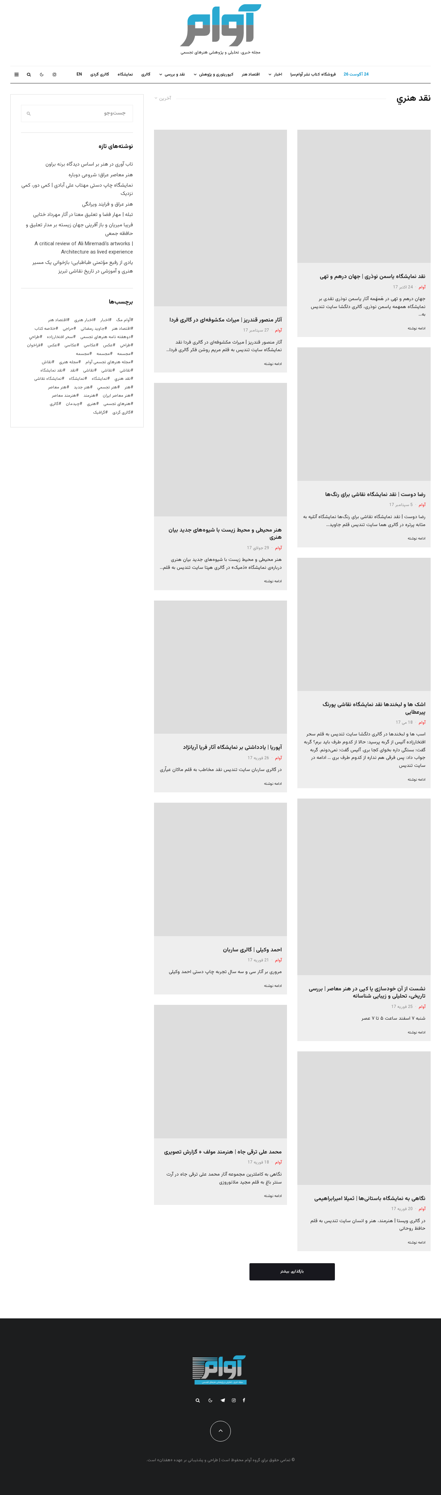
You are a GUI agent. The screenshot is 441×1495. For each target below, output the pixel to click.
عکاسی (90, 345)
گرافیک (99, 412)
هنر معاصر (57, 387)
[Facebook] (244, 1400)
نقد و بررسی (175, 74)
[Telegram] (222, 1400)
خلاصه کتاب (44, 329)
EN (79, 74)
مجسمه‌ (82, 354)
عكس (108, 345)
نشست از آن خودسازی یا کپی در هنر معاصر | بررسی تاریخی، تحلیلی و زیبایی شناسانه (367, 993)
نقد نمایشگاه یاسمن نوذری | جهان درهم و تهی (372, 276)
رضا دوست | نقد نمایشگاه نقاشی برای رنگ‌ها (375, 494)
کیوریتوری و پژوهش (216, 74)
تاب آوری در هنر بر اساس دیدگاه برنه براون (89, 164)
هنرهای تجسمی (117, 404)
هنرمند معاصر (64, 396)
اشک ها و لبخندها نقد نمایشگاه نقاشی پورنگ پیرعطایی (373, 708)
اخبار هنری (83, 320)
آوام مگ (123, 320)
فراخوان (33, 345)
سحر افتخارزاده (60, 337)
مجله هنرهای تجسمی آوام (108, 362)
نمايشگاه (125, 74)
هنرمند (89, 396)
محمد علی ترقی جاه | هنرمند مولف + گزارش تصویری (223, 1152)
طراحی (125, 345)
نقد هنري (122, 379)
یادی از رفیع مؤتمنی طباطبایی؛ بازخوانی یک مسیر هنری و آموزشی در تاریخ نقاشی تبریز (82, 267)
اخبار (278, 74)
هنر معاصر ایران (117, 396)
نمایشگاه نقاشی (48, 379)
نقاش (47, 362)
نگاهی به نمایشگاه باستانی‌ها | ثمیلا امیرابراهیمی (369, 1198)
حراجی (68, 329)
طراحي (34, 337)
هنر (127, 387)
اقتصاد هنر (251, 74)
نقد (73, 370)
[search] (28, 113)
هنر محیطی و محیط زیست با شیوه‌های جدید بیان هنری (225, 534)
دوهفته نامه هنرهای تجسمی (105, 337)
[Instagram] (54, 74)
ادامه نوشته (416, 328)
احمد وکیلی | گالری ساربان (252, 950)
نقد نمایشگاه (51, 370)
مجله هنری (68, 362)
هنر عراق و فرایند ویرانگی (107, 204)
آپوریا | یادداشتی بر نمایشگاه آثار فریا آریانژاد (232, 747)
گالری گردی (99, 74)
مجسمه (124, 354)
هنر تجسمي (107, 387)
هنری (91, 404)
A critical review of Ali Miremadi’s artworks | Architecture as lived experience (83, 248)
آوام (422, 287)
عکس (52, 345)
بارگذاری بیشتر (292, 1272)
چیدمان (73, 404)
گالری (146, 74)
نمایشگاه (76, 379)
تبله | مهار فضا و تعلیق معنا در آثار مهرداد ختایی (83, 215)
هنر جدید (82, 387)
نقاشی (125, 370)
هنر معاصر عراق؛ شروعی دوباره (101, 175)
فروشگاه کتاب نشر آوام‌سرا (313, 74)
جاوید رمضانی (92, 329)
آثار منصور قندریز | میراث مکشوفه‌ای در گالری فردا (226, 320)
